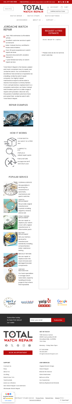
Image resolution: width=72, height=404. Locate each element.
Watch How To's (9, 377)
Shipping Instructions (57, 11)
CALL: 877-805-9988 (10, 2)
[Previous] (3, 118)
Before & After (44, 377)
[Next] (33, 118)
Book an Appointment (18, 352)
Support (50, 20)
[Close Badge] (14, 392)
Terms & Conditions (35, 400)
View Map (43, 341)
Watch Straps (33, 16)
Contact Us (7, 366)
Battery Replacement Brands (49, 383)
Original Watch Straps (47, 366)
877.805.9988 (44, 349)
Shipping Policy (59, 398)
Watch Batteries (52, 16)
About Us (37, 20)
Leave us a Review (10, 383)
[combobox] (9, 9)
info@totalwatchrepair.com (49, 354)
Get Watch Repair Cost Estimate (15, 386)
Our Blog (6, 374)
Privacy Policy (40, 398)
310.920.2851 (43, 352)
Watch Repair (16, 16)
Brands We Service (46, 372)
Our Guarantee (45, 380)
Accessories (22, 20)
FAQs (5, 369)
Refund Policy (49, 398)
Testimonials (8, 380)
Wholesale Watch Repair (12, 388)
